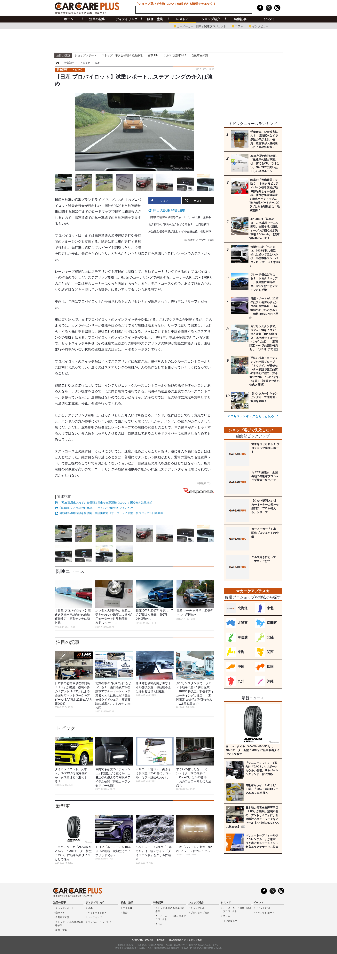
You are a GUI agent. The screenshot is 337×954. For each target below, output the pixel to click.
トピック (65, 728)
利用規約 (161, 940)
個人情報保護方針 (177, 940)
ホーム (68, 19)
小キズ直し (129, 908)
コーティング (95, 917)
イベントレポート (265, 912)
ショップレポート (86, 55)
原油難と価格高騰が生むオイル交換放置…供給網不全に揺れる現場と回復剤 (194, 231)
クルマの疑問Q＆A (174, 55)
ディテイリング (126, 19)
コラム (239, 26)
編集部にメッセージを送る (201, 239)
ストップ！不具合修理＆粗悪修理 (122, 55)
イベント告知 (263, 908)
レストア (182, 19)
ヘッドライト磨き (97, 912)
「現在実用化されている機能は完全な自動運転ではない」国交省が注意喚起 (105, 502)
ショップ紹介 (210, 19)
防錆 (125, 912)
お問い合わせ (195, 940)
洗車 (90, 908)
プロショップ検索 (200, 912)
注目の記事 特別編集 (169, 210)
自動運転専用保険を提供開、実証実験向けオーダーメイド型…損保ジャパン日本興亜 (111, 513)
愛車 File (153, 55)
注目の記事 (97, 19)
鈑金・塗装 (155, 19)
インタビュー (260, 26)
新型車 (63, 806)
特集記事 (240, 19)
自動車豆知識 (200, 55)
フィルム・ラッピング (99, 922)
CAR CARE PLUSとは (142, 940)
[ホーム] (57, 62)
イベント (269, 19)
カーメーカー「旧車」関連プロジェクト (201, 26)
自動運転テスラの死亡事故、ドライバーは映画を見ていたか (96, 507)
